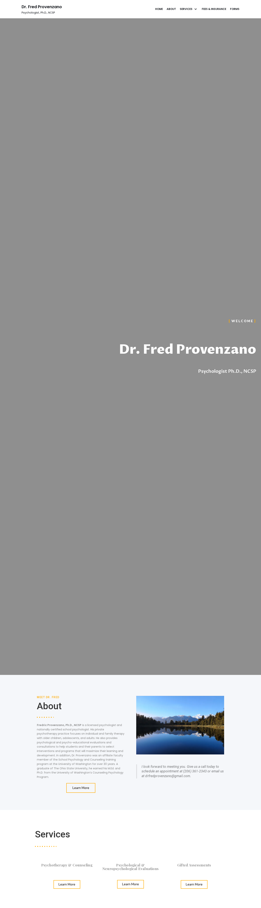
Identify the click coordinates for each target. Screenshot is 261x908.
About (171, 9)
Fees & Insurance (214, 9)
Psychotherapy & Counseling (66, 864)
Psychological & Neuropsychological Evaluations (130, 866)
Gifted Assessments (194, 864)
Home (159, 9)
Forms (234, 9)
